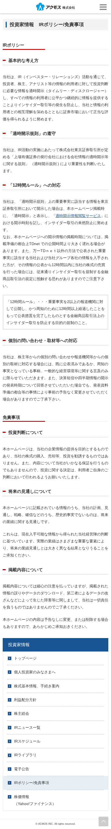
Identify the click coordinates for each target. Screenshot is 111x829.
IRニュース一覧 (27, 727)
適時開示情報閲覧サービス (78, 216)
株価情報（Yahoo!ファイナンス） (35, 800)
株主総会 (21, 713)
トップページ (25, 658)
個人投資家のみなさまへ (35, 672)
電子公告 (21, 769)
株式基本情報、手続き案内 (36, 686)
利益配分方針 (25, 700)
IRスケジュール (27, 741)
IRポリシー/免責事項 (31, 783)
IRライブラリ (25, 755)
